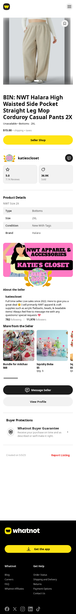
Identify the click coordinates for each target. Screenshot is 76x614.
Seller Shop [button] (38, 140)
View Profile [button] (38, 402)
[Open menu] (69, 6)
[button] (69, 158)
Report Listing (60, 455)
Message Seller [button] (41, 390)
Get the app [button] (42, 549)
